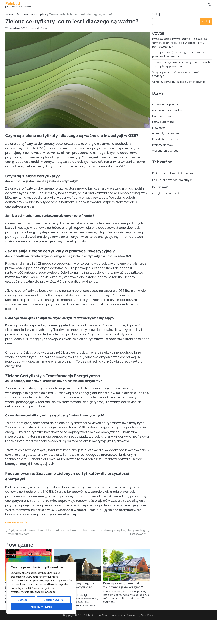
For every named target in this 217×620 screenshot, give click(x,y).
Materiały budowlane (165, 133)
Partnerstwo (160, 186)
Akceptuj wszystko (41, 606)
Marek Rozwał (40, 28)
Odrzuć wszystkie (54, 599)
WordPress (147, 615)
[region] (41, 588)
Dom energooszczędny (17, 522)
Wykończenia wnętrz (165, 151)
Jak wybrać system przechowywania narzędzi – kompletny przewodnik (181, 64)
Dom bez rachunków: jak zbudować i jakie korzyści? (123, 585)
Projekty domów (162, 145)
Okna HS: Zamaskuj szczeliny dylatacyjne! (178, 82)
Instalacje (158, 127)
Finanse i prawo (162, 116)
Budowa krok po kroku (166, 104)
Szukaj (156, 14)
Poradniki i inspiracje (165, 139)
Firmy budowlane (163, 122)
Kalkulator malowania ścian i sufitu (174, 173)
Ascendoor (118, 615)
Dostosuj (23, 599)
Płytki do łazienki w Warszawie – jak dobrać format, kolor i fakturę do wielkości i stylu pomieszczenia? (179, 43)
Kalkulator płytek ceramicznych (172, 180)
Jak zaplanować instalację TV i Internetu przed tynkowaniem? (178, 54)
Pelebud (12, 3)
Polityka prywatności (165, 193)
